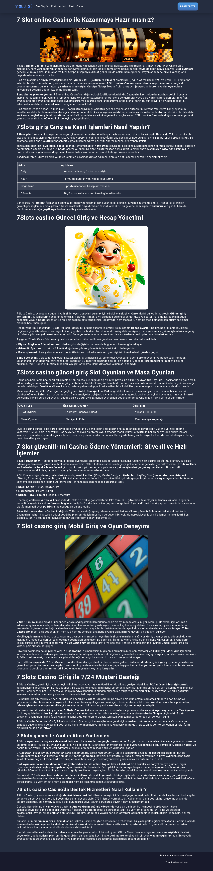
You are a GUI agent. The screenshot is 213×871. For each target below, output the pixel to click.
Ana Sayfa (42, 6)
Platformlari (58, 6)
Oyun (80, 6)
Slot (71, 6)
